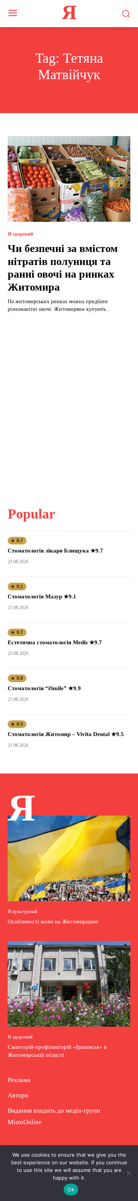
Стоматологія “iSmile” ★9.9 (44, 688)
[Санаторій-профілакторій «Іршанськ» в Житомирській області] (69, 984)
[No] (128, 1173)
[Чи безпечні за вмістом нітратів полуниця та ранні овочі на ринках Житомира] (69, 179)
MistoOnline (25, 1122)
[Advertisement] (69, 405)
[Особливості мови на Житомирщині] (69, 858)
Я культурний (22, 911)
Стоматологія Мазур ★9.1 (42, 596)
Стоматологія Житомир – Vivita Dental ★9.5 (66, 734)
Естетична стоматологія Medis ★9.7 (55, 642)
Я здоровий (20, 233)
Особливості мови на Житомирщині (53, 921)
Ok (70, 1189)
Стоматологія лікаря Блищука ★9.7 (55, 551)
